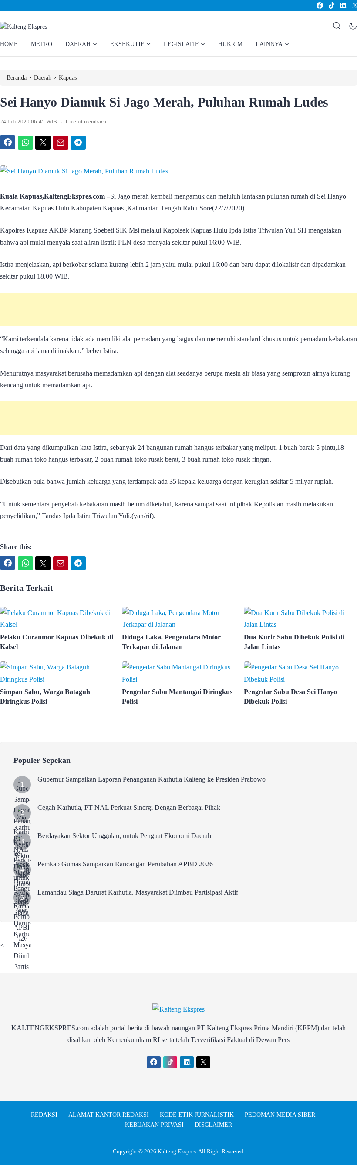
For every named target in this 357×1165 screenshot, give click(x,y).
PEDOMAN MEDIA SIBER (280, 1115)
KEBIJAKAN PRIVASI (154, 1125)
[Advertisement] (178, 309)
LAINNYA (269, 44)
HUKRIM (230, 44)
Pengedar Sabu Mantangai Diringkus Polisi (177, 696)
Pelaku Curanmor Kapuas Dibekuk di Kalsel (56, 641)
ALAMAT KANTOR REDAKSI (108, 1115)
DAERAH (78, 44)
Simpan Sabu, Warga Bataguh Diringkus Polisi (45, 696)
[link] (319, 5)
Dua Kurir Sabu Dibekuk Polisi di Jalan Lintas (294, 641)
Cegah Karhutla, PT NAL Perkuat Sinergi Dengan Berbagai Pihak (128, 807)
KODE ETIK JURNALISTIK (197, 1115)
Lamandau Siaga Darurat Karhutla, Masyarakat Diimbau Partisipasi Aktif (137, 892)
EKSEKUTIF (127, 44)
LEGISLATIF (181, 44)
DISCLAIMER (213, 1125)
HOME (9, 44)
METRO (41, 44)
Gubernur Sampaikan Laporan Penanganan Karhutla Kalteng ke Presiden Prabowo (151, 779)
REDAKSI (44, 1115)
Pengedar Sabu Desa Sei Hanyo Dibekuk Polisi (290, 696)
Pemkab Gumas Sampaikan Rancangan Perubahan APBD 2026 (125, 864)
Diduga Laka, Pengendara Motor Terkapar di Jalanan (171, 641)
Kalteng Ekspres (177, 1151)
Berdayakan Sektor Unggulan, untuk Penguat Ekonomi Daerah (124, 835)
